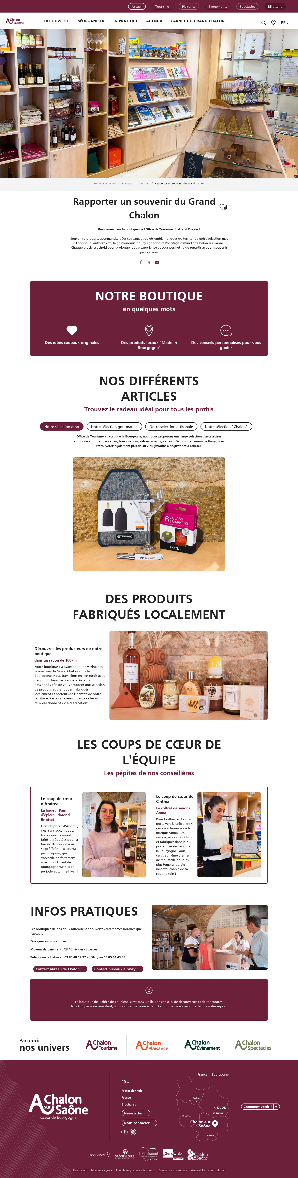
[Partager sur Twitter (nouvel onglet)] (149, 262)
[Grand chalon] (173, 1153)
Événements (218, 6)
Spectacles (247, 6)
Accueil (137, 6)
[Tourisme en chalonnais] (149, 1153)
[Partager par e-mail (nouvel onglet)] (157, 262)
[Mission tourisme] (125, 1153)
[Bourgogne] (100, 1153)
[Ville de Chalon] (198, 1153)
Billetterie (275, 6)
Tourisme (162, 6)
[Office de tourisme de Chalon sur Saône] (18, 21)
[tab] (62, 426)
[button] (263, 23)
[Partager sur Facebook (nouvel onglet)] (141, 262)
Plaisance (189, 6)
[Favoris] (273, 23)
